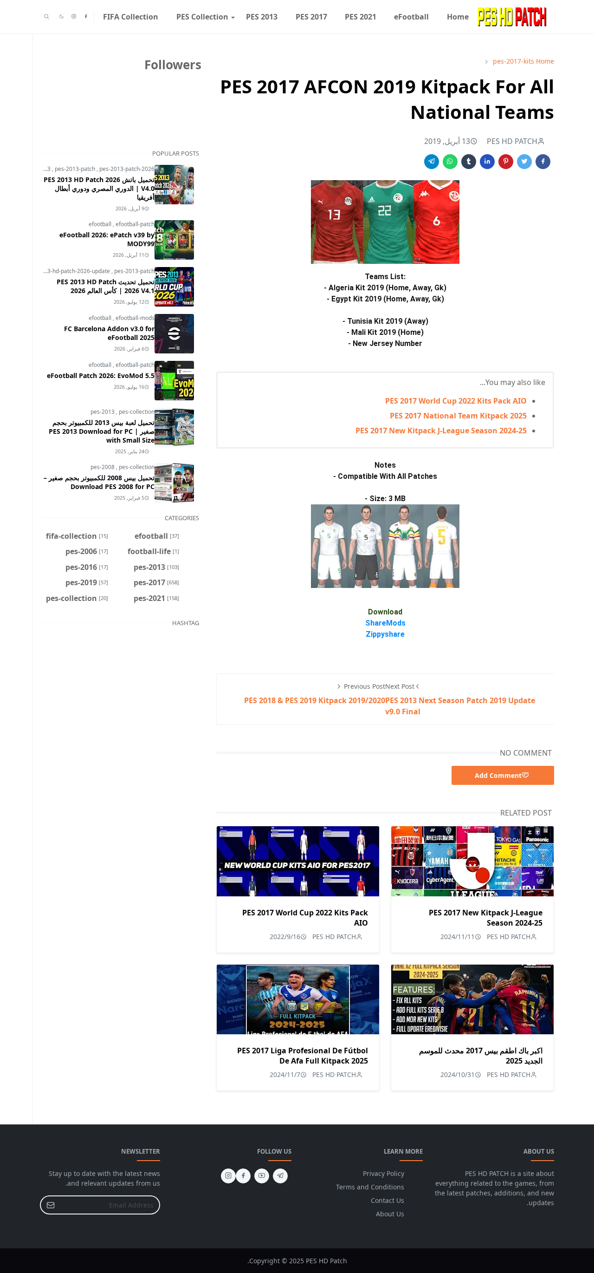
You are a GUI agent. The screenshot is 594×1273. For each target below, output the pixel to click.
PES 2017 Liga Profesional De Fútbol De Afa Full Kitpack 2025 (302, 1055)
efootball (101, 224)
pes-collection (137, 412)
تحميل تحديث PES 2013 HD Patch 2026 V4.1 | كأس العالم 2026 (106, 286)
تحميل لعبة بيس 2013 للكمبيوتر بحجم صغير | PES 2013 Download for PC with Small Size (102, 431)
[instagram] (74, 16)
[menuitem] (458, 16)
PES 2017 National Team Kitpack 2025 (458, 416)
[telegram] (280, 1176)
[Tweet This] (524, 161)
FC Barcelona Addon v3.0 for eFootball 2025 (109, 333)
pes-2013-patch (76, 169)
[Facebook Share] (543, 161)
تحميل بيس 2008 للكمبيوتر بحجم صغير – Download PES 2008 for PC (99, 482)
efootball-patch (135, 224)
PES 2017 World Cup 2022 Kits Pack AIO (456, 401)
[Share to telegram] (431, 161)
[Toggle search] (46, 16)
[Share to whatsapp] (450, 161)
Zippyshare (385, 634)
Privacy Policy (383, 1173)
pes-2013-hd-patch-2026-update (68, 271)
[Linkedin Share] (487, 161)
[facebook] (86, 16)
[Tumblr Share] (468, 161)
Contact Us (387, 1200)
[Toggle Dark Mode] (61, 16)
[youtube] (261, 1176)
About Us (390, 1213)
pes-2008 (103, 467)
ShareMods (385, 623)
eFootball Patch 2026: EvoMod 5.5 (101, 375)
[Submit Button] (50, 1205)
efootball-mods (135, 318)
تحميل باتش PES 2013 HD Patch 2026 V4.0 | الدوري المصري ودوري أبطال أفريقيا (99, 188)
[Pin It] (505, 161)
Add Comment (498, 775)
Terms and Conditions (370, 1186)
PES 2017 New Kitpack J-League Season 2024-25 (441, 430)
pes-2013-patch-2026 (127, 169)
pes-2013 (103, 412)
